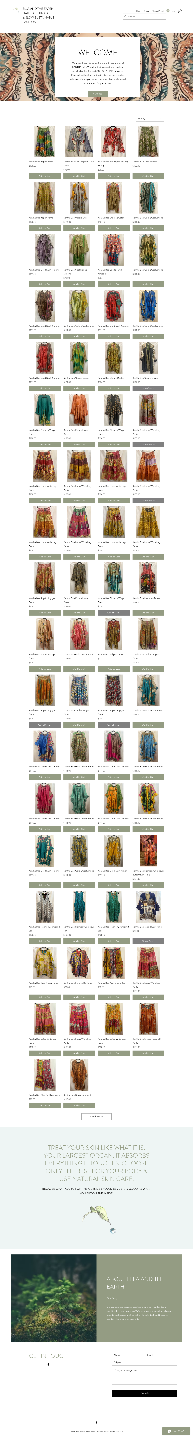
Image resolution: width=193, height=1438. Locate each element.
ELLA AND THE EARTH (38, 9)
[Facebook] (48, 1364)
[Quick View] (45, 142)
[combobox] (150, 118)
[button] (180, 11)
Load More (96, 1116)
